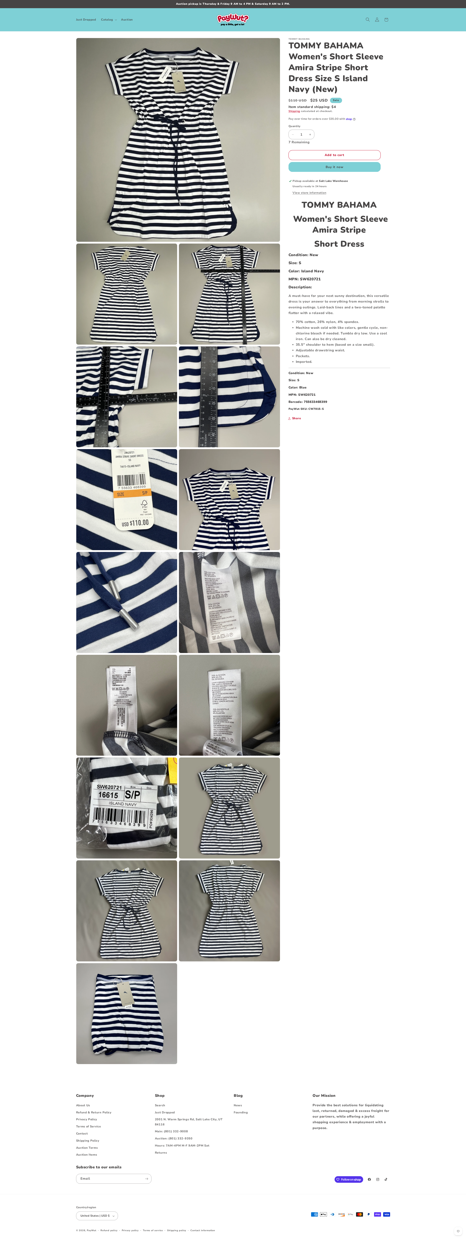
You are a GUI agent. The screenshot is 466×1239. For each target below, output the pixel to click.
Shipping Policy (87, 1141)
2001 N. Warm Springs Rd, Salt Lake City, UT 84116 (189, 1122)
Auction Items (86, 1155)
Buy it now (335, 167)
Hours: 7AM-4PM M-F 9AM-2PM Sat (182, 1146)
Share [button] (296, 419)
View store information (309, 193)
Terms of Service (88, 1126)
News (238, 1105)
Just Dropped (165, 1112)
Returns (161, 1153)
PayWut (91, 1230)
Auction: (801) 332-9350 (174, 1139)
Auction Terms (87, 1148)
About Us (83, 1105)
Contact (82, 1134)
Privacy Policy (86, 1120)
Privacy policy (130, 1230)
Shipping (294, 111)
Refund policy (108, 1230)
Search (160, 1105)
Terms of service (153, 1230)
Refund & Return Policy (94, 1112)
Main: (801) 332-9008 (171, 1132)
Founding (241, 1112)
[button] (109, 19)
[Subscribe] (146, 1179)
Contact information (202, 1230)
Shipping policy (176, 1230)
